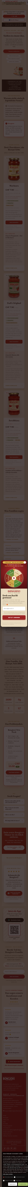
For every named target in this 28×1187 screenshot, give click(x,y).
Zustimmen (23, 1184)
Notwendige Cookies (9, 1177)
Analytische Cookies (9, 1180)
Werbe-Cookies (18, 1180)
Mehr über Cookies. (8, 1174)
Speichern (12, 1184)
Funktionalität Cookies (20, 1177)
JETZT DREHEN (14, 617)
